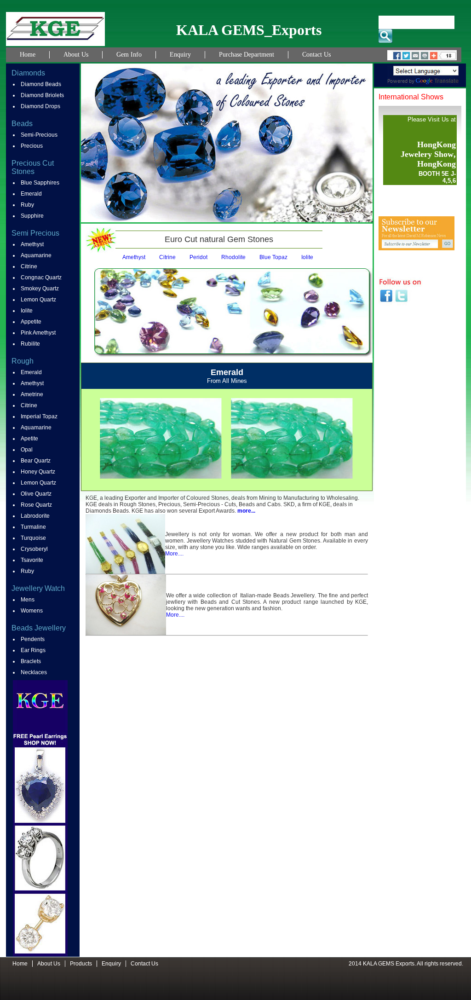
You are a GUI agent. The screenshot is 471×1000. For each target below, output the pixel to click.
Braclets (31, 661)
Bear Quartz (36, 460)
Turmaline (33, 527)
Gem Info (129, 54)
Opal (27, 449)
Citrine (29, 266)
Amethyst (32, 244)
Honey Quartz (38, 471)
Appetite (31, 321)
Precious (32, 146)
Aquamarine (36, 255)
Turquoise (33, 538)
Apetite (29, 438)
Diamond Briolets (42, 95)
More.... (174, 553)
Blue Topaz (273, 257)
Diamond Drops (40, 106)
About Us (75, 54)
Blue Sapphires (40, 182)
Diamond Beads (41, 84)
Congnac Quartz (41, 277)
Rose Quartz (36, 505)
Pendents (33, 639)
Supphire (32, 216)
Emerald (31, 194)
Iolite (27, 310)
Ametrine (32, 394)
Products (81, 963)
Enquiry (180, 54)
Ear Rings (33, 650)
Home (27, 54)
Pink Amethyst (38, 332)
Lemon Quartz (38, 299)
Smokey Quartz (40, 288)
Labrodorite (35, 516)
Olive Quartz (36, 494)
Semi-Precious (39, 135)
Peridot (198, 257)
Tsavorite (32, 560)
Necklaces (34, 672)
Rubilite (30, 344)
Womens (32, 610)
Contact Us (316, 54)
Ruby (27, 205)
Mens (27, 599)
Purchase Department (246, 54)
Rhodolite (233, 257)
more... (246, 511)
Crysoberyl (34, 549)
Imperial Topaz (39, 416)
